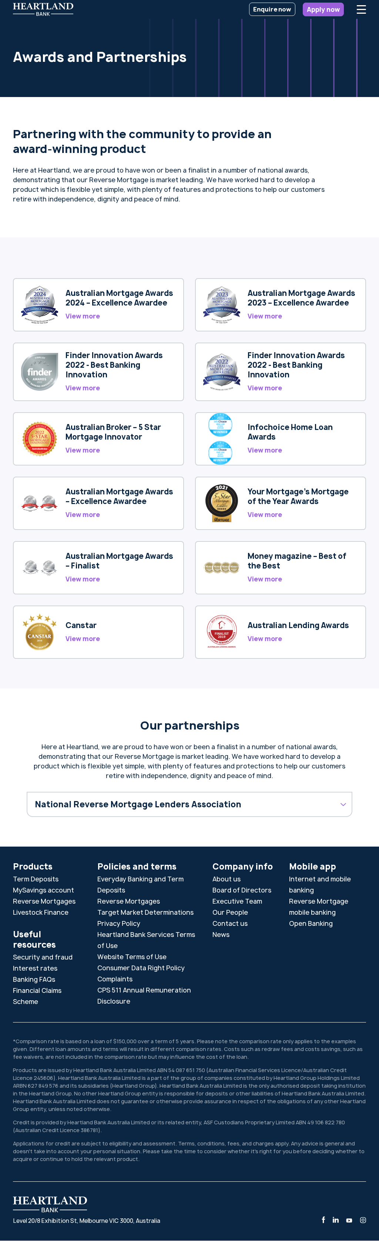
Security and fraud (43, 957)
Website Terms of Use (132, 957)
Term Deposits (35, 879)
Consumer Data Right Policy (141, 968)
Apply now (323, 9)
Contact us (230, 923)
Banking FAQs (34, 979)
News (220, 934)
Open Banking (311, 923)
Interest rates (35, 968)
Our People (230, 912)
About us (226, 879)
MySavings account (43, 890)
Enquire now (272, 9)
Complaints (115, 979)
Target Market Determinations (145, 912)
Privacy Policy (118, 923)
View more (83, 316)
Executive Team (237, 901)
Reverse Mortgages (44, 901)
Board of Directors (241, 890)
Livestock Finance (40, 912)
